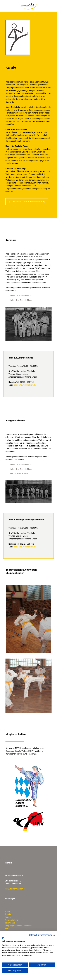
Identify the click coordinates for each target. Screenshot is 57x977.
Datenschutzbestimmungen (42, 935)
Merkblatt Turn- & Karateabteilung (29, 201)
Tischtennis (10, 923)
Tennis (8, 914)
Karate (8, 917)
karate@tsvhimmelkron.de (24, 385)
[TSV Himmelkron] (28, 6)
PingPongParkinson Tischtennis (19, 926)
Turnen (8, 911)
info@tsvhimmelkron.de (15, 889)
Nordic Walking (11, 920)
